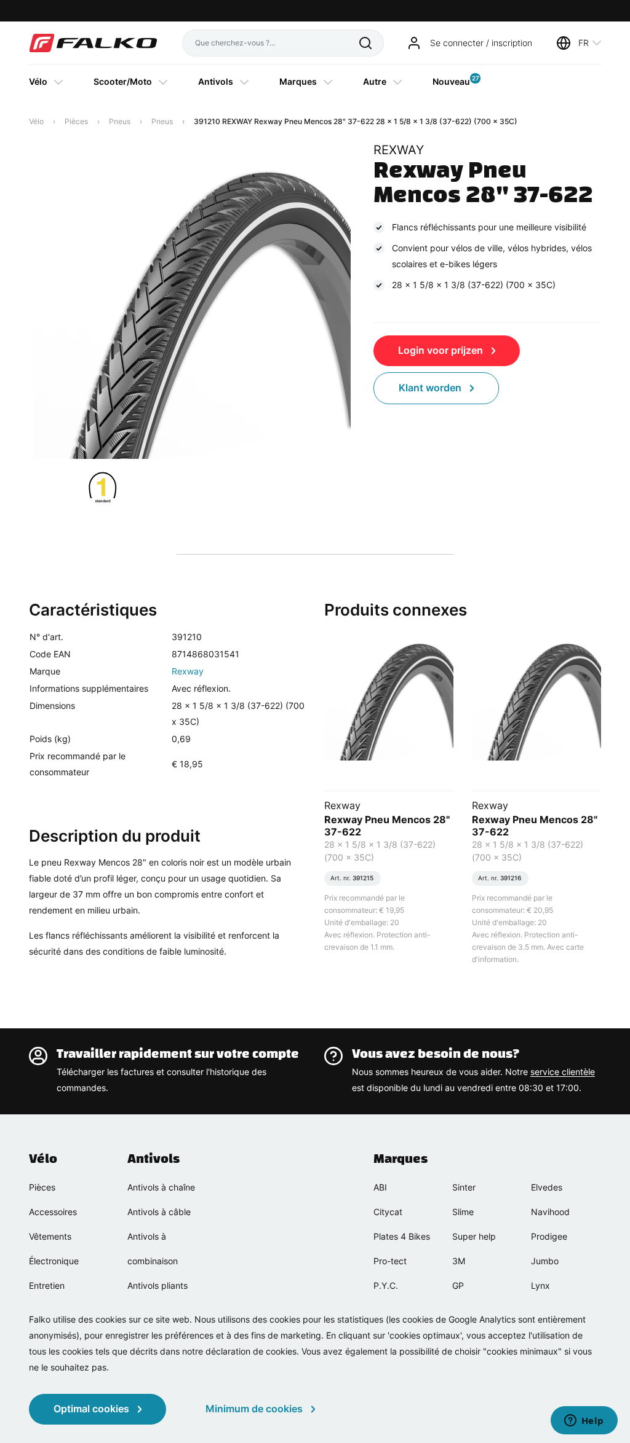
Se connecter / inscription (481, 42)
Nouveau (451, 80)
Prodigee (549, 1236)
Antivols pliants (157, 1285)
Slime (463, 1211)
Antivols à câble (159, 1211)
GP (458, 1285)
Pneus (119, 121)
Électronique (54, 1261)
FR (583, 42)
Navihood (550, 1211)
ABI (380, 1187)
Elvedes (546, 1187)
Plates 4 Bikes (401, 1236)
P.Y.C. (385, 1285)
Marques (298, 81)
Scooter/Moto (123, 81)
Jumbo (545, 1261)
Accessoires (53, 1211)
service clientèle (562, 1071)
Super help (474, 1236)
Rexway (188, 671)
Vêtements (50, 1236)
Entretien (47, 1285)
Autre (374, 81)
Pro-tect (390, 1261)
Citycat (387, 1211)
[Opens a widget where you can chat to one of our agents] (584, 1421)
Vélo (38, 81)
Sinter (464, 1187)
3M (458, 1261)
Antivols (215, 81)
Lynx (540, 1285)
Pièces (76, 121)
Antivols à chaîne (161, 1187)
